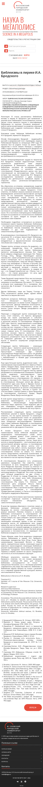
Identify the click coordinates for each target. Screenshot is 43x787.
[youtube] (22, 781)
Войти (27, 55)
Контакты (5, 758)
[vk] (18, 781)
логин (19, 58)
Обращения (5, 755)
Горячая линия (7, 749)
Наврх (21, 785)
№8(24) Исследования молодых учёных (25, 85)
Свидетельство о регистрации (23, 39)
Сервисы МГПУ (6, 752)
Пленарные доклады (17, 88)
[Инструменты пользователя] (39, 82)
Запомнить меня (16, 55)
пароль (24, 58)
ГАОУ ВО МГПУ (19, 778)
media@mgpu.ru (6, 774)
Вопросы (5, 761)
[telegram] (25, 781)
